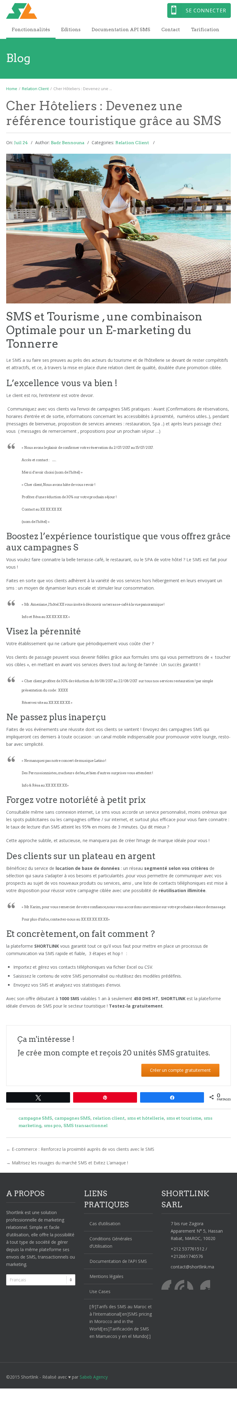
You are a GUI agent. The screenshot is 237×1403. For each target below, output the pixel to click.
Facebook (166, 1285)
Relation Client (35, 88)
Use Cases (99, 1291)
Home (11, 88)
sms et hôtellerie (145, 1118)
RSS (205, 1285)
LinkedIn (192, 1285)
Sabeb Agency (94, 1377)
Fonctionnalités (31, 29)
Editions (71, 29)
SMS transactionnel (86, 1125)
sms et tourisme (183, 1118)
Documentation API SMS (121, 29)
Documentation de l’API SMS (118, 1261)
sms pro (52, 1125)
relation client (109, 1118)
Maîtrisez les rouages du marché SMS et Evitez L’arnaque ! (70, 1163)
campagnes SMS (72, 1118)
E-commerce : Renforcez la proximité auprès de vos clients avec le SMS (83, 1149)
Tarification (205, 29)
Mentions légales (106, 1276)
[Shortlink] (114, 11)
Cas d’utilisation (104, 1223)
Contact (170, 29)
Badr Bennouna (68, 142)
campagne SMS (35, 1118)
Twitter (179, 1285)
